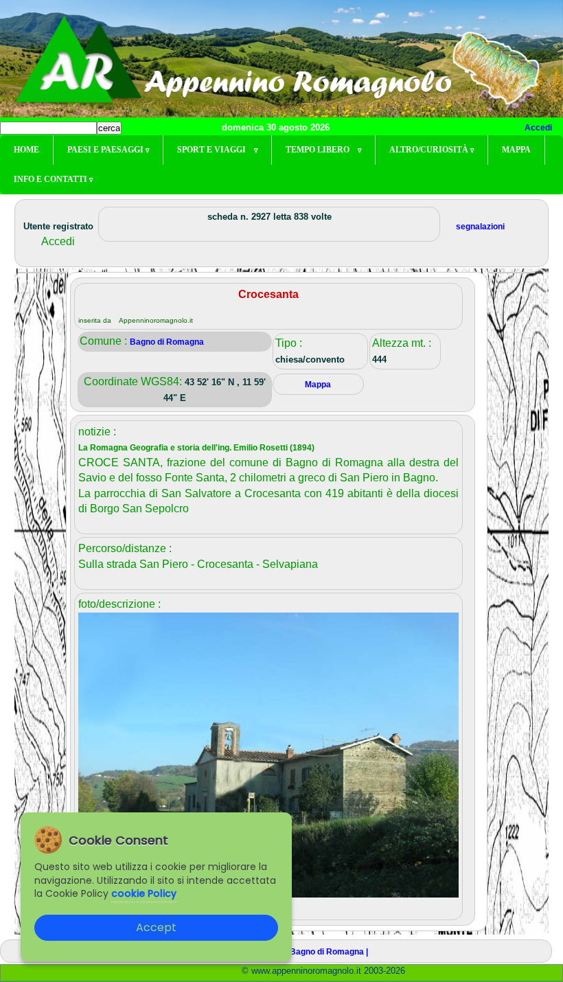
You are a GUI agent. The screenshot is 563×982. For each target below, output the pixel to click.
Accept (156, 927)
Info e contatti (53, 179)
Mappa (516, 150)
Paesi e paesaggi (108, 150)
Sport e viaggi (217, 150)
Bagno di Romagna (167, 342)
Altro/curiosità (431, 150)
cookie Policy (143, 893)
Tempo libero (323, 150)
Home (26, 150)
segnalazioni (480, 226)
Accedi (538, 128)
